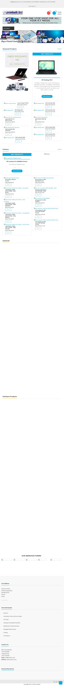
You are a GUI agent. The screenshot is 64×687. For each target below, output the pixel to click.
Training (6, 632)
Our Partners (7, 635)
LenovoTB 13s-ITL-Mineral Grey (10, 119)
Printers (6, 149)
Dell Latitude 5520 (50, 127)
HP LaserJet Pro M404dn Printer (16, 161)
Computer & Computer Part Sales (12, 623)
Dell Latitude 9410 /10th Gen (10, 129)
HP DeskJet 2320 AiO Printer (10, 180)
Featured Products (10, 49)
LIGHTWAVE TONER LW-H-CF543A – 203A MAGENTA (10, 205)
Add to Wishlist (47, 96)
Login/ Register (32, 6)
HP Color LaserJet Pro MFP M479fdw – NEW (41, 190)
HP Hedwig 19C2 (47, 80)
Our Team (6, 619)
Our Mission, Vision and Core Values (13, 616)
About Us (6, 613)
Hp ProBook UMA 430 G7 (40, 119)
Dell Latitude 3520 (20, 137)
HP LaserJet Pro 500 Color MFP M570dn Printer (40, 211)
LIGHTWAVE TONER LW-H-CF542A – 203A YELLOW (10, 227)
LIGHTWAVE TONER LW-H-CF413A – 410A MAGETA (10, 216)
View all (59, 49)
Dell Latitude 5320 (50, 103)
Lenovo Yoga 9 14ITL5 (22, 103)
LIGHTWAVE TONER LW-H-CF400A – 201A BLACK (10, 191)
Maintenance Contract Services (11, 626)
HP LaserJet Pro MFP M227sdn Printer (40, 180)
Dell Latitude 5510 (50, 134)
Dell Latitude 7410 (50, 110)
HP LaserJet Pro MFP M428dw (40, 200)
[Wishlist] (48, 13)
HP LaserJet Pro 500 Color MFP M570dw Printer (40, 223)
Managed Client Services (10, 629)
